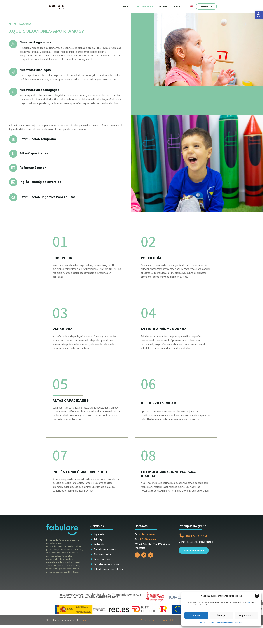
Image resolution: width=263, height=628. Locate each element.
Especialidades (144, 6)
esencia (82, 620)
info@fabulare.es (148, 539)
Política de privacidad (224, 622)
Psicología (98, 539)
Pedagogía (99, 544)
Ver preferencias (246, 615)
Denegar (221, 615)
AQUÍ (248, 602)
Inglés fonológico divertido (106, 564)
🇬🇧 (191, 6)
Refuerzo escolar (102, 559)
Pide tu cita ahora (194, 550)
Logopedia (99, 534)
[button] (259, 15)
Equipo (163, 6)
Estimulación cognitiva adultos (108, 569)
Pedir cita (206, 6)
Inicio (126, 6)
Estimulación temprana (105, 549)
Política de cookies (207, 622)
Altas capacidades (102, 554)
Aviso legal (238, 622)
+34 (147, 534)
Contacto (178, 6)
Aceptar (196, 615)
